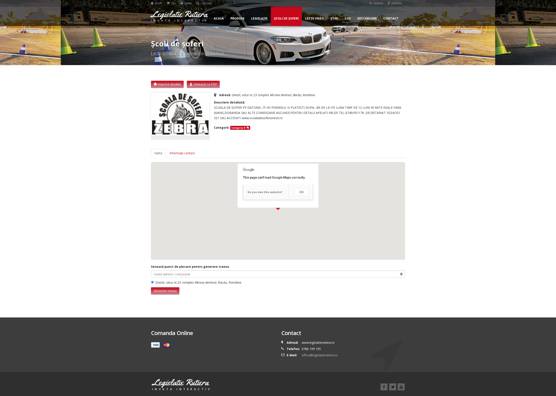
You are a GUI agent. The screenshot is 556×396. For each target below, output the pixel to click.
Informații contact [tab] (182, 153)
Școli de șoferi (286, 18)
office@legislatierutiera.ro (319, 355)
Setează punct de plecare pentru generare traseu (190, 267)
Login (158, 3)
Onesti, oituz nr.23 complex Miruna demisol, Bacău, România (198, 282)
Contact (391, 18)
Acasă (219, 18)
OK (301, 192)
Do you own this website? (265, 192)
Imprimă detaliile (169, 84)
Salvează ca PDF (205, 84)
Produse (237, 18)
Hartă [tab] (158, 153)
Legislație (259, 18)
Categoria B (238, 127)
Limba (188, 3)
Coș (173, 3)
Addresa (396, 3)
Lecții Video (314, 18)
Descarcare (367, 18)
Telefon (378, 3)
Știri (334, 18)
